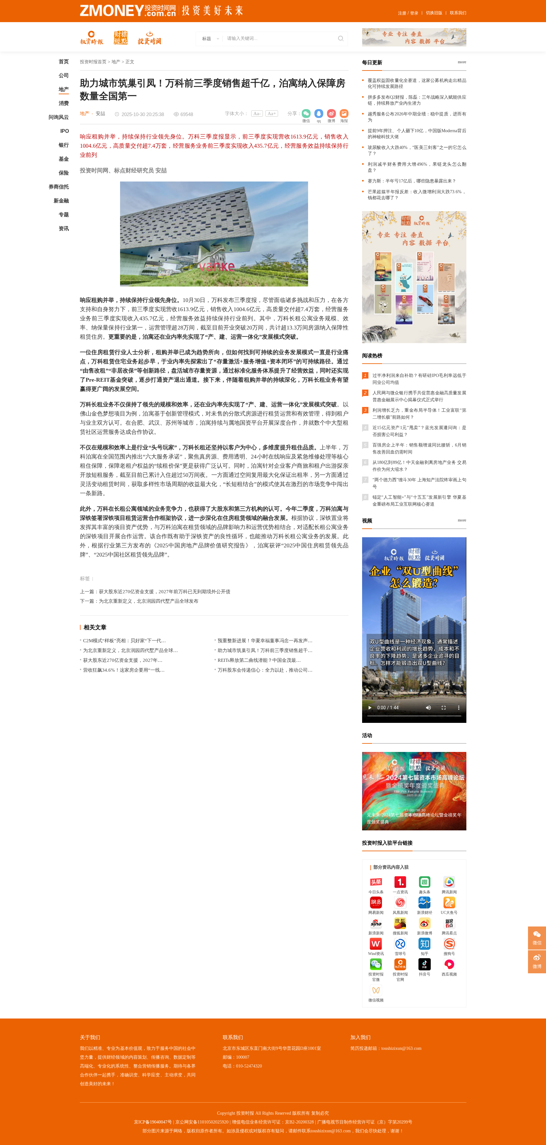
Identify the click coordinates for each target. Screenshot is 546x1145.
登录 (414, 13)
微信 (537, 942)
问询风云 (59, 117)
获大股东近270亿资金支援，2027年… (122, 660)
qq (318, 113)
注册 (402, 13)
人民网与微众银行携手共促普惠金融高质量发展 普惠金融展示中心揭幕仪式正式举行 (419, 396)
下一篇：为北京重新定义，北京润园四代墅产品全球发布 (139, 601)
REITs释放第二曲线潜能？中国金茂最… (259, 660)
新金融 (61, 200)
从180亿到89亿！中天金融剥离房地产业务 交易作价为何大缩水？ (419, 466)
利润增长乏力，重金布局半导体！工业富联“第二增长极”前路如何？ (419, 414)
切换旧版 (434, 12)
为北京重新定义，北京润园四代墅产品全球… (130, 650)
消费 (64, 103)
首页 (64, 61)
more (462, 61)
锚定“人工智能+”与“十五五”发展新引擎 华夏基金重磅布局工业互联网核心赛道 (419, 501)
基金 (64, 159)
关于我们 (90, 1037)
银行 (64, 145)
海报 (344, 113)
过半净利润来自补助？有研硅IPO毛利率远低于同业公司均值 (419, 379)
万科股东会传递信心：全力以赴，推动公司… (265, 670)
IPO (64, 131)
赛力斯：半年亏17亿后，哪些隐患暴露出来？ (412, 181)
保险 (64, 172)
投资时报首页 (93, 61)
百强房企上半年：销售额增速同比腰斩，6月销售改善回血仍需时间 (419, 448)
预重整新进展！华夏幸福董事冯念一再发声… (265, 640)
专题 (64, 214)
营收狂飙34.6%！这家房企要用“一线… (124, 670)
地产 (64, 89)
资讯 (64, 228)
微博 (331, 113)
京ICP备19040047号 (153, 1122)
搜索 (340, 39)
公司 (64, 75)
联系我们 (458, 12)
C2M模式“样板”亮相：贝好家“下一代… (124, 640)
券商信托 (59, 186)
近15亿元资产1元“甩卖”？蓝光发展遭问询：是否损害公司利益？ (419, 431)
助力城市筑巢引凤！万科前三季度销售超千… (265, 650)
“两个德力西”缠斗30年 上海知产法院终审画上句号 (419, 483)
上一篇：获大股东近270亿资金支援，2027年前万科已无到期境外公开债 (155, 591)
